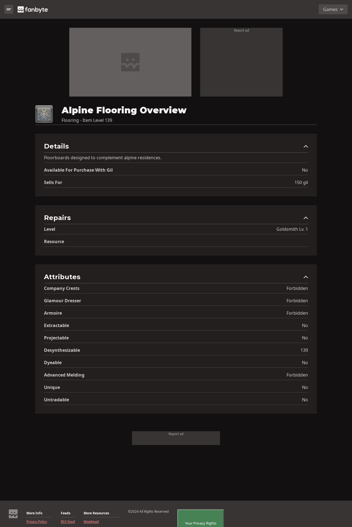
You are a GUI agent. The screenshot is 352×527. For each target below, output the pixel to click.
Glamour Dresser (62, 300)
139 (304, 350)
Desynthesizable (62, 350)
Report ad (241, 30)
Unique (52, 387)
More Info (34, 513)
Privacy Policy (36, 522)
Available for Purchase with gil (78, 170)
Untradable (56, 399)
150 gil (301, 182)
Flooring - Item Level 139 (87, 120)
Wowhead (91, 522)
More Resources (96, 513)
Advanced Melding (64, 375)
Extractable (56, 325)
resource (54, 241)
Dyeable (53, 362)
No (305, 170)
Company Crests (61, 288)
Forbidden (297, 288)
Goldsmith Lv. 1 (292, 229)
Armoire (53, 313)
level (49, 229)
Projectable (56, 338)
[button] (176, 147)
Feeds (65, 513)
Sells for (53, 182)
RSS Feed (68, 522)
